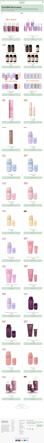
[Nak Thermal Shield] (32, 108)
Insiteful (28, 438)
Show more (22, 407)
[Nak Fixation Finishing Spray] (11, 136)
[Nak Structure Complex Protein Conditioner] (11, 329)
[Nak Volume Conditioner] (32, 219)
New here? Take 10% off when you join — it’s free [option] (22, 0)
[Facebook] (28, 429)
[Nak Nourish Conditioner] (32, 191)
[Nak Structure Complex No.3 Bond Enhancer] (32, 329)
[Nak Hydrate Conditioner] (32, 163)
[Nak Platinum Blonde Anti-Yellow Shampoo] (11, 302)
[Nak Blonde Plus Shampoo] (11, 246)
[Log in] (40, 2)
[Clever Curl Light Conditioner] (32, 385)
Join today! (39, 425)
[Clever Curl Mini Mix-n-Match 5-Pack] (32, 25)
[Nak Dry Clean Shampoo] (11, 108)
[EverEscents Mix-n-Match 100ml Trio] (32, 53)
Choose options (11, 122)
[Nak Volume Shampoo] (11, 219)
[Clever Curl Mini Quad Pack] (11, 25)
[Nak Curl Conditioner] (11, 357)
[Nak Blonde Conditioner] (32, 136)
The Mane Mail (25, 0)
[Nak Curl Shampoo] (32, 357)
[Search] (3, 2)
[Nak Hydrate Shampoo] (11, 163)
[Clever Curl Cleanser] (11, 385)
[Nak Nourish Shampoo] (11, 191)
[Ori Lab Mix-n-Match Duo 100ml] (32, 80)
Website (24, 438)
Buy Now (11, 39)
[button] (20, 13)
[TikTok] (32, 429)
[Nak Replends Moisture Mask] (32, 274)
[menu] (1, 2)
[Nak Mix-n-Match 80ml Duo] (11, 80)
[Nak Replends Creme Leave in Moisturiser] (11, 274)
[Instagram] (30, 429)
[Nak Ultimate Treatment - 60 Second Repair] (32, 246)
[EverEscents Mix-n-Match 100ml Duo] (11, 53)
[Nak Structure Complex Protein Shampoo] (32, 302)
